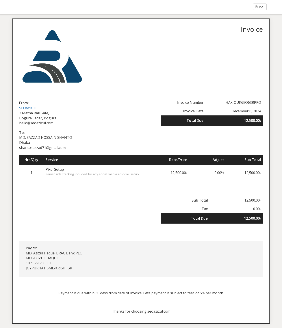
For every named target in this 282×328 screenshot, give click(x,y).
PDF (261, 7)
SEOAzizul (27, 108)
